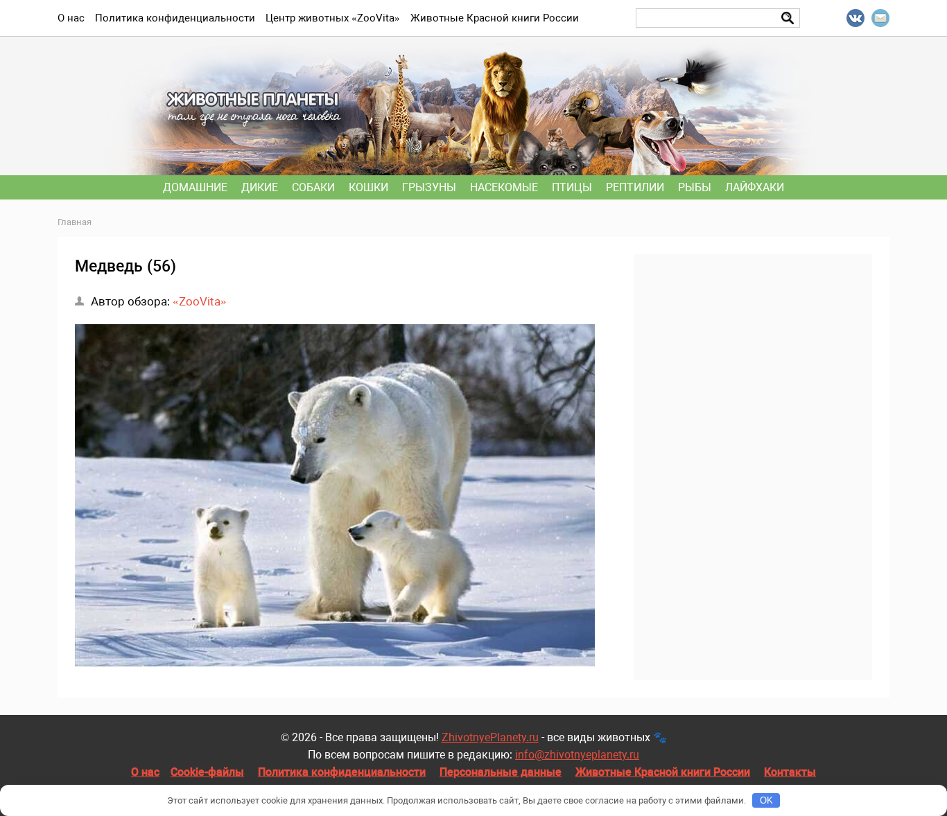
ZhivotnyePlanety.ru (490, 737)
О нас (145, 772)
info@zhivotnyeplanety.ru (577, 754)
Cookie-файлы (207, 772)
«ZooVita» (200, 301)
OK (766, 800)
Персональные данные (501, 772)
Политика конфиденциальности (342, 772)
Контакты (790, 772)
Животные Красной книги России (662, 772)
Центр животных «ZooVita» (333, 18)
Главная (75, 222)
